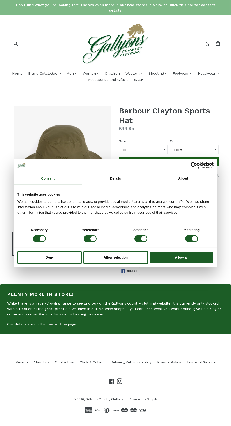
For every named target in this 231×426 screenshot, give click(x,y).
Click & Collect (92, 362)
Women (92, 73)
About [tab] (183, 178)
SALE (138, 79)
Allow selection (116, 257)
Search (22, 362)
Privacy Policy (169, 362)
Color (174, 141)
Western (135, 73)
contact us (56, 324)
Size (122, 141)
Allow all (181, 257)
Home (17, 73)
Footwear (183, 73)
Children (112, 73)
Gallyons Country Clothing (104, 399)
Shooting (159, 73)
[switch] (90, 238)
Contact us (64, 362)
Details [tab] (115, 178)
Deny (50, 257)
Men (72, 73)
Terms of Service (201, 362)
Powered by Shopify (143, 399)
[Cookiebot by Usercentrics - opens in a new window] (194, 165)
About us (41, 362)
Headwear (209, 73)
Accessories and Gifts (109, 79)
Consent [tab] (48, 178)
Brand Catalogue (45, 73)
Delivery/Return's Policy (131, 362)
